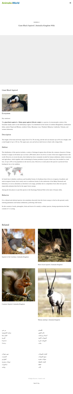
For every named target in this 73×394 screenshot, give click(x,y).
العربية (3, 338)
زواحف (3, 367)
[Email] (40, 30)
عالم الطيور (41, 333)
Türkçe (4, 343)
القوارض (4, 359)
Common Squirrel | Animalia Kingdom (13, 304)
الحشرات (4, 356)
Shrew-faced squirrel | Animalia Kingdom (56, 11)
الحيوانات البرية (42, 340)
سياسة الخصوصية (6, 333)
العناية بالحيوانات (42, 354)
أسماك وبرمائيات (42, 335)
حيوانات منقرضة (6, 362)
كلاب (39, 367)
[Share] (25, 30)
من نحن (4, 330)
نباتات (39, 343)
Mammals (36, 22)
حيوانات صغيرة (42, 359)
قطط (39, 364)
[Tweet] (30, 30)
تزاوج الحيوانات (42, 356)
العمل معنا (4, 335)
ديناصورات (4, 364)
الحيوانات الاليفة (42, 338)
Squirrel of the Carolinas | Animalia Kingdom (21, 11)
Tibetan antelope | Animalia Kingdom (49, 320)
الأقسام (40, 330)
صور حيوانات (5, 354)
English (4, 340)
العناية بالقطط (42, 362)
